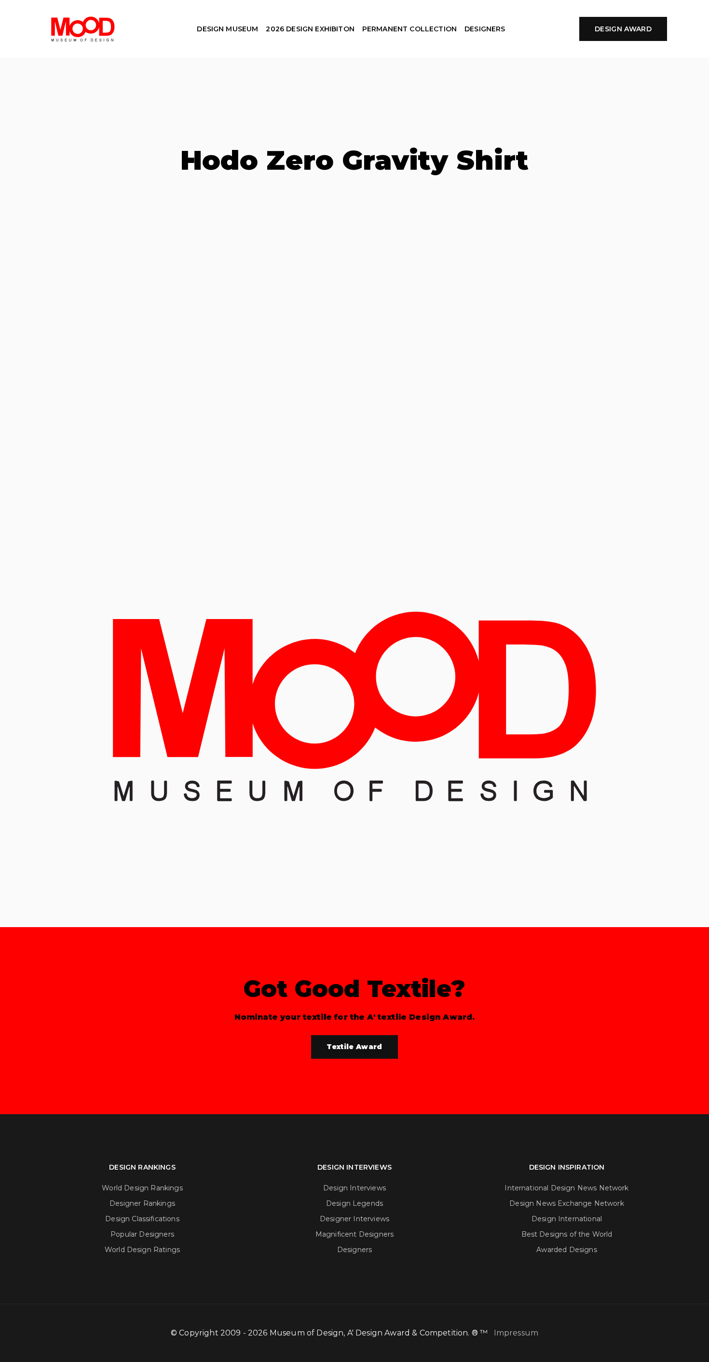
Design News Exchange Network (566, 1203)
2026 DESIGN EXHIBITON (310, 29)
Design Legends (354, 1203)
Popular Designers (142, 1234)
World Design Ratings (142, 1249)
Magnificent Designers (354, 1234)
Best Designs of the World (567, 1234)
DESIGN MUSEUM (227, 29)
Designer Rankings (142, 1203)
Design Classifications (142, 1218)
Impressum (516, 1332)
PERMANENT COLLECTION (409, 29)
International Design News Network (566, 1188)
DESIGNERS (484, 29)
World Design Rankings (142, 1188)
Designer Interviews (354, 1218)
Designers (354, 1249)
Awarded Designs (566, 1249)
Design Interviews (354, 1188)
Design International (567, 1218)
